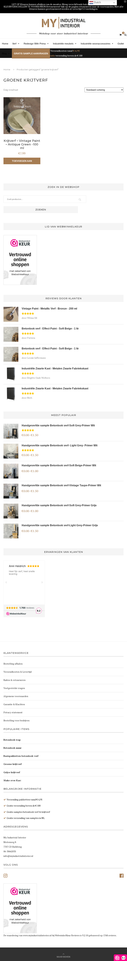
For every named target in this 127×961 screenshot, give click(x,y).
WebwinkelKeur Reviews (67, 935)
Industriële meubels (63, 43)
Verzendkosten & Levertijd (17, 671)
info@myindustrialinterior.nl (18, 856)
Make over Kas (11, 780)
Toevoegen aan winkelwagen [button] (22, 162)
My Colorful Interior (62, 53)
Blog (4, 53)
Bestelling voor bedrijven (16, 720)
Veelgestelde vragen (14, 688)
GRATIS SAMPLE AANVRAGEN (31, 53)
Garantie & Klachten (14, 704)
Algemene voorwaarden (15, 696)
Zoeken (40, 209)
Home (5, 43)
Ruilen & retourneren (14, 680)
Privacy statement (12, 712)
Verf (14, 43)
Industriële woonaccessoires (95, 43)
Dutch (97, 2)
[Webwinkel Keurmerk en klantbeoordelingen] (20, 260)
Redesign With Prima (35, 43)
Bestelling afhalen (12, 663)
